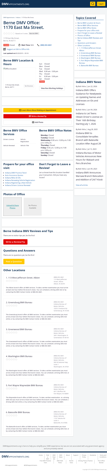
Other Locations (84, 45)
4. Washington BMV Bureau (90, 58)
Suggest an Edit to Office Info (18, 49)
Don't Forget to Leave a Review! (90, 33)
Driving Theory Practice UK (85, 462)
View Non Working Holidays (52, 88)
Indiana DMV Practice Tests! (16, 173)
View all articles (82, 185)
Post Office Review (101, 462)
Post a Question (14, 261)
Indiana (18, 17)
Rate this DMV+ (33, 33)
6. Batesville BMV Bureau (89, 65)
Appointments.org (15, 4)
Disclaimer (93, 455)
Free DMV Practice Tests (45, 462)
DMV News (60, 456)
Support (75, 455)
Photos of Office (84, 35)
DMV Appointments (9, 17)
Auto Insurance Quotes (14, 175)
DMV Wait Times (60, 462)
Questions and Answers (87, 43)
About (68, 455)
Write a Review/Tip (39, 116)
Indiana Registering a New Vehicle (18, 183)
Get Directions (29, 86)
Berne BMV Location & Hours (89, 23)
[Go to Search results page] (92, 4)
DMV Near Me (54, 457)
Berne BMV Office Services (88, 25)
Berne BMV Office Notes (87, 28)
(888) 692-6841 (46, 45)
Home (41, 455)
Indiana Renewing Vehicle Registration (20, 180)
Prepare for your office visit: (88, 30)
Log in (101, 4)
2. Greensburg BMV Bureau (90, 53)
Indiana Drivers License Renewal (17, 185)
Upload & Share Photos (12, 206)
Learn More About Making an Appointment (39, 110)
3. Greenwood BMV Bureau (89, 55)
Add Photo (39, 122)
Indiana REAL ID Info (13, 178)
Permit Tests (71, 462)
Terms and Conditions (103, 456)
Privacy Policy (84, 456)
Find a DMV (47, 457)
